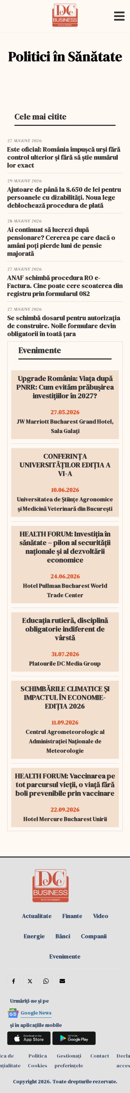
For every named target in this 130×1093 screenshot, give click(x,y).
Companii (94, 936)
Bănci (63, 936)
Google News (36, 1012)
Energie (34, 936)
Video (100, 916)
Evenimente (65, 956)
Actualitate (37, 916)
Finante (72, 916)
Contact (99, 1055)
